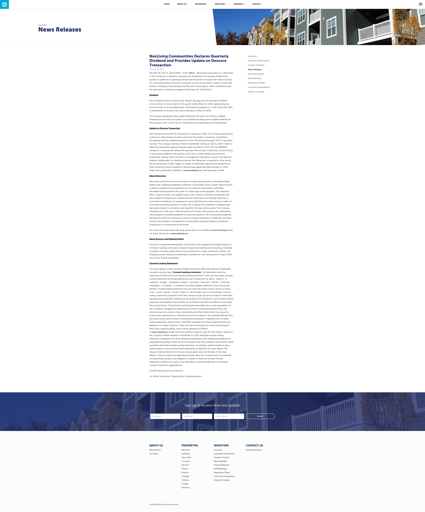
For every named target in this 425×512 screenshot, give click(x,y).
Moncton (186, 450)
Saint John (186, 457)
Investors (220, 4)
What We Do (155, 450)
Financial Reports (256, 74)
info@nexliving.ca (254, 450)
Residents (238, 4)
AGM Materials (254, 78)
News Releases (255, 69)
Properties (200, 4)
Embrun (185, 472)
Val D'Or (185, 465)
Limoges (185, 476)
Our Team (153, 453)
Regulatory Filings (256, 83)
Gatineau (186, 453)
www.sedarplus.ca (192, 170)
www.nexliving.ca (220, 230)
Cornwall (186, 461)
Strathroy (186, 487)
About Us (181, 4)
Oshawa (185, 480)
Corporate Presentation (259, 87)
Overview (252, 56)
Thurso (185, 468)
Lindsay (185, 484)
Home (166, 4)
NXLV (191, 73)
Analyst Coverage (256, 91)
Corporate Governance (258, 60)
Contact (256, 4)
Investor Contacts (256, 65)
